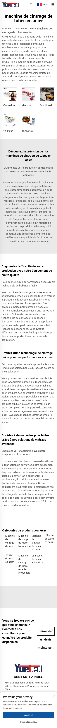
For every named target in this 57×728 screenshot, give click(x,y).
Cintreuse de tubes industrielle (37, 559)
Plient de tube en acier (9, 558)
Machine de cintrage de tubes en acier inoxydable (23, 564)
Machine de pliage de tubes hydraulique (23, 540)
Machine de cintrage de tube (10, 540)
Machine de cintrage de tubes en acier (36, 542)
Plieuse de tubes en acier (49, 539)
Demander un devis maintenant (46, 632)
